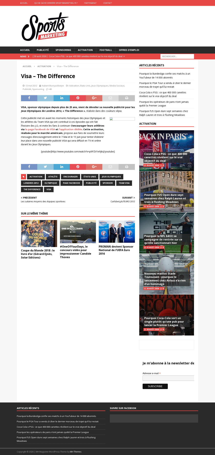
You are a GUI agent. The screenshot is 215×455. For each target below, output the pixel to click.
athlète (52, 176)
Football (106, 50)
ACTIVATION (147, 124)
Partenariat (90, 3)
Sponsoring (63, 50)
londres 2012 (31, 183)
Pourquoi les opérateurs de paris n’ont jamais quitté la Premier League (53, 432)
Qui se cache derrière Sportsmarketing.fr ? (56, 3)
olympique (51, 183)
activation (36, 176)
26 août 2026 (153, 165)
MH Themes (75, 451)
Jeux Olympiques (100, 85)
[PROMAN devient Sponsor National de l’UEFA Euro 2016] (117, 231)
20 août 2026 (153, 288)
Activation (85, 50)
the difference (32, 189)
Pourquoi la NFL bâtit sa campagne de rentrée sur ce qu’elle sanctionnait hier (163, 239)
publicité (91, 183)
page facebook (71, 183)
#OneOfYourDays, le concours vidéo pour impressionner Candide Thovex (75, 252)
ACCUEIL (24, 3)
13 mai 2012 (31, 85)
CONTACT (107, 3)
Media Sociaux (117, 85)
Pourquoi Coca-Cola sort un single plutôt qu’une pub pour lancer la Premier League (164, 321)
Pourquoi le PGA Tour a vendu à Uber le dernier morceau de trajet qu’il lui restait (57, 421)
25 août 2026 (153, 206)
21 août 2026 (153, 247)
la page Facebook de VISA (40, 129)
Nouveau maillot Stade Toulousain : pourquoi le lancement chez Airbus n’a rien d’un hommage (165, 279)
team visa (124, 183)
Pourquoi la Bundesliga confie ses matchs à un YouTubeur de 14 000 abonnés (56, 416)
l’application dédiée (70, 129)
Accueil (25, 50)
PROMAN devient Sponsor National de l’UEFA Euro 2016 (116, 250)
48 (50, 89)
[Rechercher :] (177, 56)
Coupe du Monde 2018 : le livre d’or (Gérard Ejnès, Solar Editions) (38, 254)
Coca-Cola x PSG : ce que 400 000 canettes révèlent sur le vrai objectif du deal (165, 157)
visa (49, 189)
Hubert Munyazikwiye (53, 85)
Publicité (43, 50)
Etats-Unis (85, 85)
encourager (70, 176)
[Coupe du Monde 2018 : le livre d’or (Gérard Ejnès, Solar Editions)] (39, 233)
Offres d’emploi (129, 50)
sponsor (108, 183)
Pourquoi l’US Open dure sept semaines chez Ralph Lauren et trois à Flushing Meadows (165, 198)
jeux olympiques (111, 176)
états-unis (90, 176)
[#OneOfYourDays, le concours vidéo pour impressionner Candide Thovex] (78, 231)
